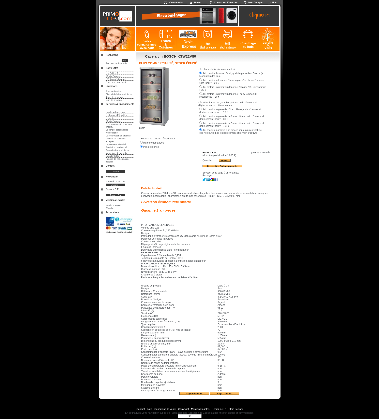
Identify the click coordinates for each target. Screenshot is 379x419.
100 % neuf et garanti (116, 79)
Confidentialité (112, 156)
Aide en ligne (112, 133)
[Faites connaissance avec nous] (146, 39)
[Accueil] (118, 16)
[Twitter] (204, 180)
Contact (140, 409)
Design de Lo (219, 409)
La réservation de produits (118, 135)
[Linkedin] (208, 180)
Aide (149, 409)
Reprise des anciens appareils (222, 166)
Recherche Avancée (116, 63)
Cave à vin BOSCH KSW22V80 (170, 56)
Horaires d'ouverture (115, 112)
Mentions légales (114, 205)
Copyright (183, 409)
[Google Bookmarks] (212, 180)
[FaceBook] (216, 180)
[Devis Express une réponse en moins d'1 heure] (188, 39)
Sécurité (110, 208)
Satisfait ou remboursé (116, 147)
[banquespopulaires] (119, 233)
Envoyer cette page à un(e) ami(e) (221, 172)
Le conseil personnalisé (117, 130)
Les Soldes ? (112, 73)
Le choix (110, 118)
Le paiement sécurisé (116, 144)
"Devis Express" (113, 76)
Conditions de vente (165, 409)
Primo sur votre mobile (116, 82)
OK (189, 416)
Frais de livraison (114, 91)
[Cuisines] (166, 39)
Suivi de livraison (114, 100)
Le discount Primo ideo (116, 115)
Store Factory (236, 409)
